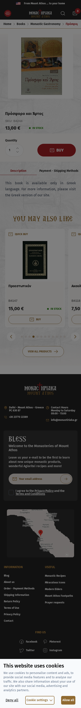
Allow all (68, 700)
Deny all (12, 700)
